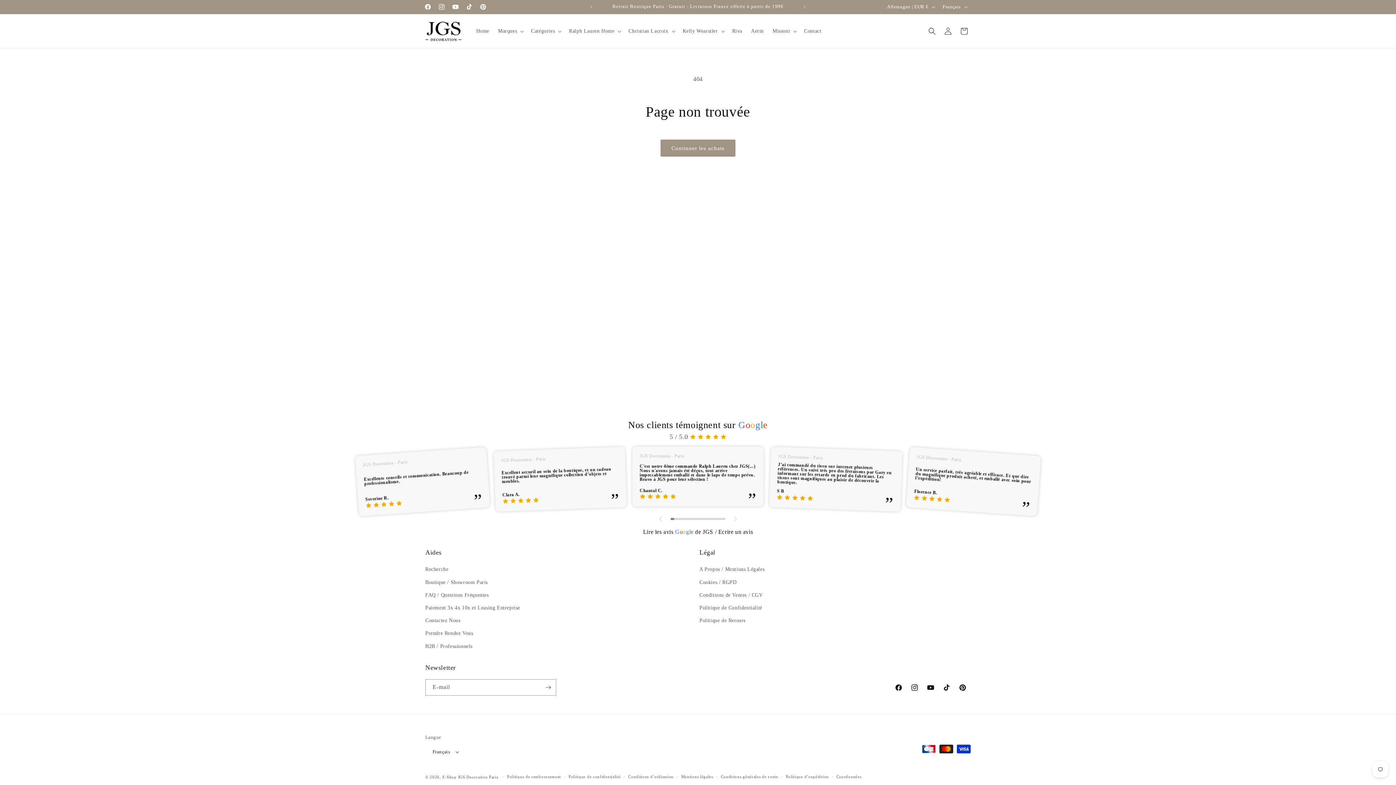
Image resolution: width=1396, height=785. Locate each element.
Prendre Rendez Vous (449, 633)
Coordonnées (849, 776)
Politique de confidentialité (595, 776)
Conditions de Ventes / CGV (731, 595)
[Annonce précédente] (591, 7)
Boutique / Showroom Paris (456, 582)
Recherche (436, 569)
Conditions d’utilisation (651, 776)
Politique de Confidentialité (730, 608)
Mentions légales (697, 776)
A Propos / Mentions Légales (732, 569)
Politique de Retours (722, 620)
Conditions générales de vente (749, 776)
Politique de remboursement (534, 776)
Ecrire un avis (735, 532)
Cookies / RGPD (718, 582)
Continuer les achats (698, 148)
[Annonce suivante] (805, 7)
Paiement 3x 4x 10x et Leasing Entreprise (472, 608)
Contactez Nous (442, 620)
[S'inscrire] (548, 687)
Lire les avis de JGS (678, 532)
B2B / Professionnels (449, 646)
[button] (510, 31)
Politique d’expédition (807, 776)
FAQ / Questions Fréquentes (457, 595)
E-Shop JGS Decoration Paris (470, 777)
